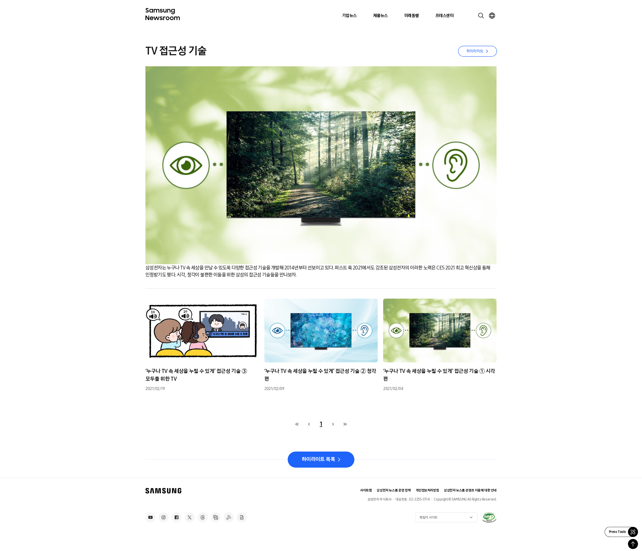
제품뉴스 (380, 15)
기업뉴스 (349, 15)
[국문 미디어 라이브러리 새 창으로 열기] (216, 517)
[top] (633, 544)
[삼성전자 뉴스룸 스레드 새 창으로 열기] (203, 517)
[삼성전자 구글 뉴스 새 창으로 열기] (242, 517)
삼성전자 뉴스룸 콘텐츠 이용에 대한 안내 (470, 490)
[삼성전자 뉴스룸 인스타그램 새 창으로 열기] (163, 517)
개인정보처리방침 (427, 490)
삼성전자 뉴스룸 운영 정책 (394, 490)
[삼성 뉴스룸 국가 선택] (492, 15)
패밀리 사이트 (429, 517)
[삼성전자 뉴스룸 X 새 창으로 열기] (190, 517)
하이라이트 (475, 51)
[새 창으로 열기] (489, 517)
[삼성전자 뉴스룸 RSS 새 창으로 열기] (229, 517)
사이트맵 (366, 490)
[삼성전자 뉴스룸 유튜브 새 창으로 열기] (150, 517)
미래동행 (411, 15)
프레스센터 (444, 15)
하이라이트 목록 (318, 459)
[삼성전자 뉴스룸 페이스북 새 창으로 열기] (177, 517)
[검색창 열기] (481, 15)
